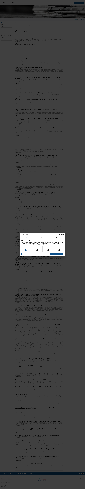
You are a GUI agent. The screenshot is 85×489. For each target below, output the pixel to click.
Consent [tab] (27, 237)
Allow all (56, 253)
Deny (28, 253)
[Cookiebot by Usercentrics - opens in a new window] (59, 234)
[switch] (37, 250)
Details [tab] (42, 237)
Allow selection (42, 253)
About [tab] (57, 237)
